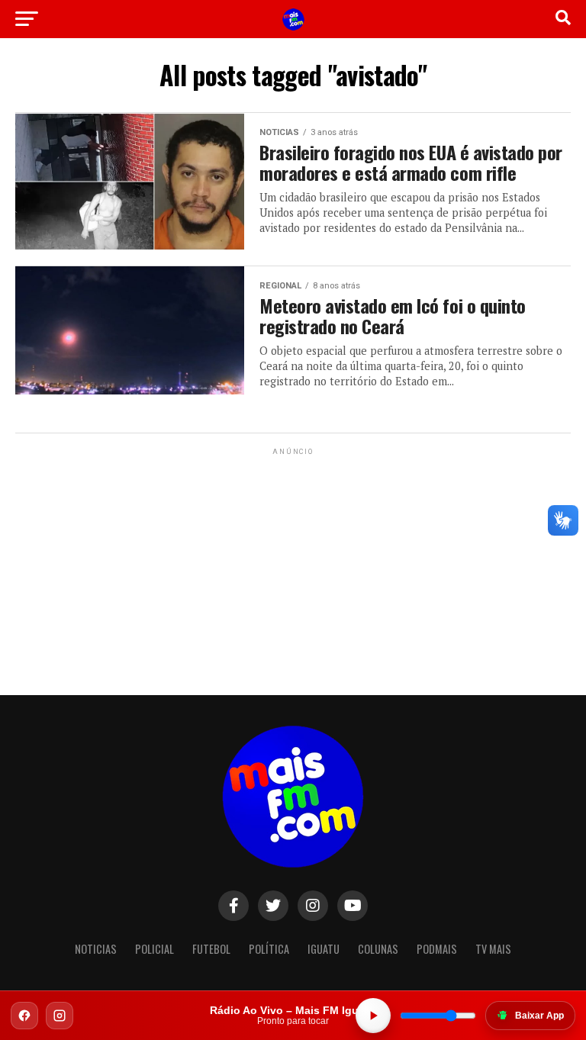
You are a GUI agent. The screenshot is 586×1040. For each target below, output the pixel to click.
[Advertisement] (293, 554)
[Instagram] (59, 1015)
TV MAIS (493, 949)
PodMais (437, 949)
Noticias (96, 949)
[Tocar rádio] (373, 1015)
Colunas (378, 949)
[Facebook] (24, 1015)
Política (269, 949)
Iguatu (323, 949)
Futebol (211, 949)
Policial (154, 949)
